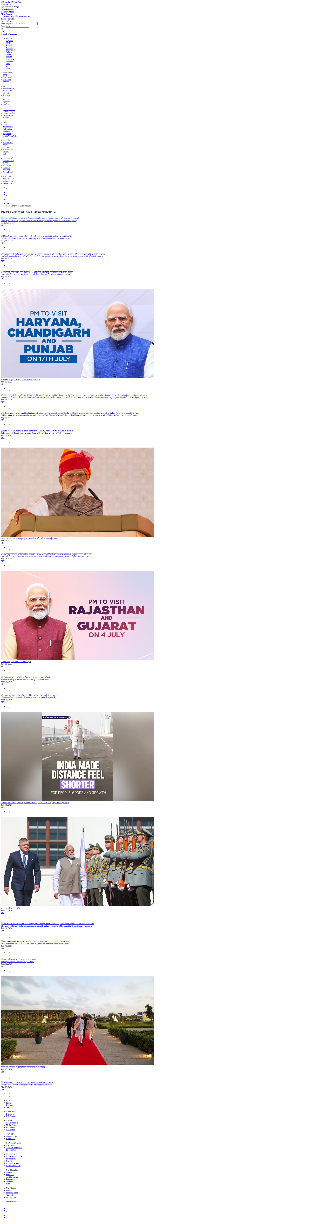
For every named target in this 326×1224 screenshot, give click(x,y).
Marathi (9, 57)
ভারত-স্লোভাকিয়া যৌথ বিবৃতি (10, 908)
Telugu (9, 52)
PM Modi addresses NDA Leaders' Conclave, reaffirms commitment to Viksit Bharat (35, 944)
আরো (2, 225)
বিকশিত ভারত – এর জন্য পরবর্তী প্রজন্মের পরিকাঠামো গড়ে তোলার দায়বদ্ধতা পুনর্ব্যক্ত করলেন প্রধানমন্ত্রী (35, 803)
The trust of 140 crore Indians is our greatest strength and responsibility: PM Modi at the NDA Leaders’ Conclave (46, 926)
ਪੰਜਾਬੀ (8, 68)
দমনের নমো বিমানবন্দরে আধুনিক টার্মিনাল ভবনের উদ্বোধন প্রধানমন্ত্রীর (23, 1067)
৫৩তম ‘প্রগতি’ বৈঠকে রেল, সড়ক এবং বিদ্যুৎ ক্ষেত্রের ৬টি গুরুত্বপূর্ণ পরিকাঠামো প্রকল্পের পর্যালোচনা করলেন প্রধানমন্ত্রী (39, 220)
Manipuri (9, 61)
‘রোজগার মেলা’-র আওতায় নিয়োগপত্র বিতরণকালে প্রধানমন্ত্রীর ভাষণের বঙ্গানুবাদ (26, 1085)
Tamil (8, 54)
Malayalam (10, 50)
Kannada (9, 47)
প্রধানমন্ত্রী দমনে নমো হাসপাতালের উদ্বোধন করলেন (17, 962)
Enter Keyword (7, 23)
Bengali (9, 45)
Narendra (7, 12)
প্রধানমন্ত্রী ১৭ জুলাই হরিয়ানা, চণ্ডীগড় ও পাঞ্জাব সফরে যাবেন (20, 379)
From (3, 26)
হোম (7, 203)
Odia (8, 63)
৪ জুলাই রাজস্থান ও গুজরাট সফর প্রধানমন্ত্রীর (16, 662)
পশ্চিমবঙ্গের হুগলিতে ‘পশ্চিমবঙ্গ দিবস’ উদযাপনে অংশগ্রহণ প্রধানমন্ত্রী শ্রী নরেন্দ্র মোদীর (28, 697)
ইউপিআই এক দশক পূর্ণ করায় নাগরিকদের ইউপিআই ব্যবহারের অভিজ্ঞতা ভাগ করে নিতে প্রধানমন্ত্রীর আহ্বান (35, 238)
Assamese (10, 59)
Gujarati (9, 41)
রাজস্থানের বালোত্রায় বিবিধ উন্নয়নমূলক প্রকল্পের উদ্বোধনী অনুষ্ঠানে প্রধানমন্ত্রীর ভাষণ (29, 538)
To (2, 29)
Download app (7, 4)
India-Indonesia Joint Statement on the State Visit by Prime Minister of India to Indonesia (36, 433)
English (9, 38)
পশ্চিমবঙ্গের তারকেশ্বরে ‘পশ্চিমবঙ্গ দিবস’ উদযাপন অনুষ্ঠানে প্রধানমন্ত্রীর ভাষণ (25, 679)
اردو (8, 66)
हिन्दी (8, 43)
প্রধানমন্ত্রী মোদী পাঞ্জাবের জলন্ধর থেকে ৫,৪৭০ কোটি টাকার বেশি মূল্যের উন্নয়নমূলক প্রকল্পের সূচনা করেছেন (36, 274)
